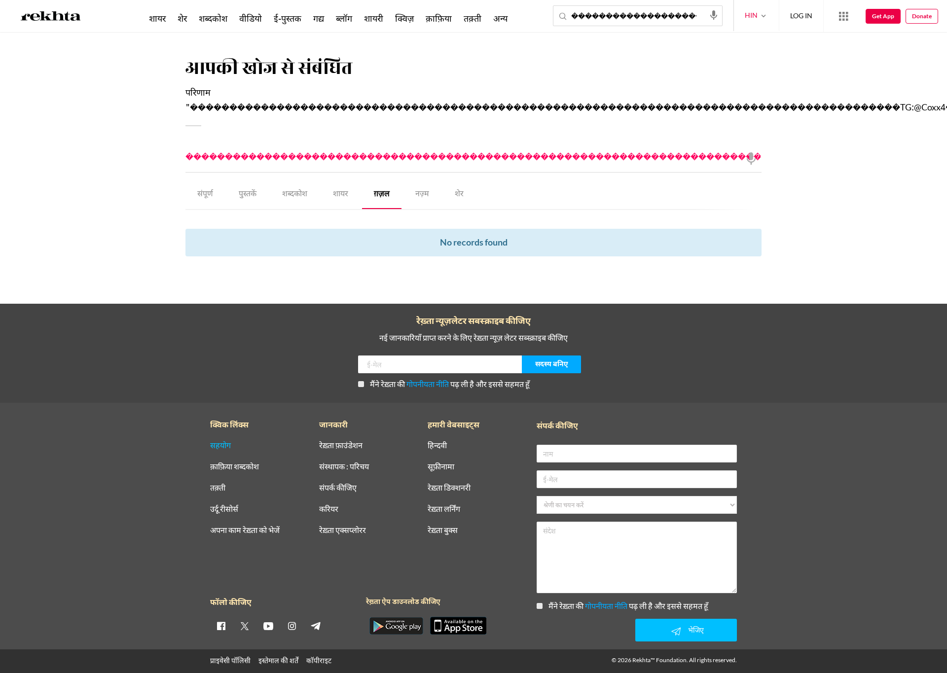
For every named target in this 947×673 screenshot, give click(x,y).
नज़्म (422, 194)
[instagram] (292, 626)
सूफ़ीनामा (441, 466)
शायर (340, 194)
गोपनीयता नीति (427, 384)
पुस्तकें (247, 194)
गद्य (318, 18)
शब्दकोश (294, 194)
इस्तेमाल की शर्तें (278, 660)
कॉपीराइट (318, 660)
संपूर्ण (205, 194)
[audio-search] (714, 15)
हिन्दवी (437, 445)
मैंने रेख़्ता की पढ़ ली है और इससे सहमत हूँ (450, 384)
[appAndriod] (396, 626)
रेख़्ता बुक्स (443, 530)
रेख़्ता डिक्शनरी (449, 488)
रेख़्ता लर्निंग (444, 509)
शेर (459, 194)
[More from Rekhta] (843, 16)
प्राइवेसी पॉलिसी (230, 660)
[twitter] (245, 626)
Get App (883, 16)
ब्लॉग (344, 18)
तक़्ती (472, 18)
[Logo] (51, 18)
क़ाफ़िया (439, 18)
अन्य (500, 18)
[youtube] (268, 626)
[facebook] (221, 626)
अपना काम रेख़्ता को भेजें (245, 530)
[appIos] (458, 626)
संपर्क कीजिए (338, 488)
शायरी (373, 18)
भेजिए (696, 630)
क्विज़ (404, 18)
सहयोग (220, 445)
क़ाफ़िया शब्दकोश (234, 466)
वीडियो (250, 18)
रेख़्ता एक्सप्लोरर (342, 530)
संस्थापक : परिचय (344, 466)
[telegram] (316, 626)
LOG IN (801, 15)
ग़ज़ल (382, 194)
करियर (328, 509)
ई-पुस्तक (287, 18)
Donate (922, 16)
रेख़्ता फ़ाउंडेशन (341, 445)
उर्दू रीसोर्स (224, 509)
